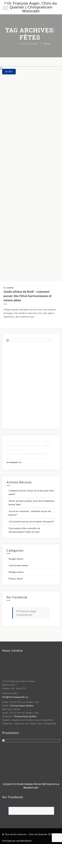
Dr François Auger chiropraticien (30, 810)
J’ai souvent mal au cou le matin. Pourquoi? (31, 521)
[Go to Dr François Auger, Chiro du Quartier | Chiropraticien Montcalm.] (13, 43)
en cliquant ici (13, 462)
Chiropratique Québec (22, 705)
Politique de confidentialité (16, 840)
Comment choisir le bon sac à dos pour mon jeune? (31, 492)
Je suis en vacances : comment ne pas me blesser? (30, 513)
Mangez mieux (16, 572)
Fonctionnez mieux (19, 565)
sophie (10, 287)
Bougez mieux (16, 558)
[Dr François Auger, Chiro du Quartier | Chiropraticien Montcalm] (31, 7)
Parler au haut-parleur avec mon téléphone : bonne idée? (32, 503)
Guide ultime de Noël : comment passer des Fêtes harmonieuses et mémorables (28, 296)
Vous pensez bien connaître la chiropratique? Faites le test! (24, 530)
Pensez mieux (16, 578)
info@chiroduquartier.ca (15, 697)
